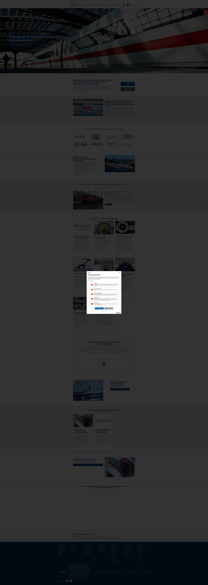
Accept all (99, 308)
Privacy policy (90, 280)
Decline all (109, 308)
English (89, 272)
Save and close (104, 310)
